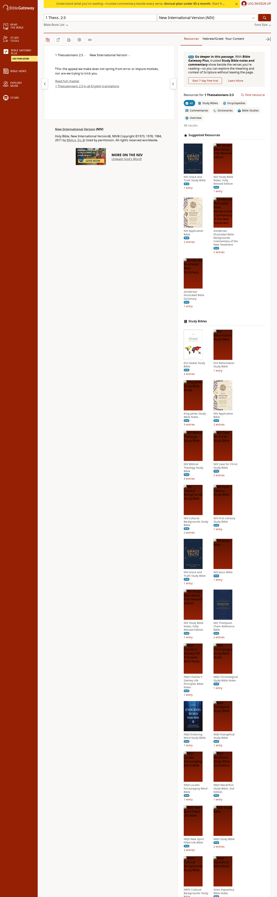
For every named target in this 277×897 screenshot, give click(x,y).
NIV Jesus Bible (223, 572)
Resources (191, 39)
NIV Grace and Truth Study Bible (195, 178)
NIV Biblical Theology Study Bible (193, 467)
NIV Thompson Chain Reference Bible (223, 626)
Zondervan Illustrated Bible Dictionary (194, 295)
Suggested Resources (204, 135)
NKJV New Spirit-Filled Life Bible (194, 840)
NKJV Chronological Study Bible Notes (225, 678)
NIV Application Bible (193, 232)
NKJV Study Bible (224, 839)
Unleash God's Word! (127, 159)
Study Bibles (197, 321)
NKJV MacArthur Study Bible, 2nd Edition (223, 788)
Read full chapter (67, 81)
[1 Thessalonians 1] (45, 83)
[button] (255, 4)
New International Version (75, 129)
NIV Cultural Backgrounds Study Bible (196, 522)
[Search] (264, 17)
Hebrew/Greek (213, 39)
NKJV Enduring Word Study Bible (195, 736)
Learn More (235, 80)
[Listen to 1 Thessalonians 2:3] (90, 40)
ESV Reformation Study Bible (223, 364)
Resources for (209, 95)
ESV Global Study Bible (194, 364)
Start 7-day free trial (205, 80)
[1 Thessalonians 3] (173, 83)
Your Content (234, 39)
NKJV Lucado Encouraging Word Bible (195, 788)
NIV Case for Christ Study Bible (225, 465)
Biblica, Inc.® (76, 140)
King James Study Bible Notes (195, 415)
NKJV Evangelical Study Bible (224, 736)
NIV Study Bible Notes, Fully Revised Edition (223, 180)
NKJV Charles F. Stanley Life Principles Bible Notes (193, 682)
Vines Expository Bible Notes (223, 891)
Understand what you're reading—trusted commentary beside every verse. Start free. (141, 4)
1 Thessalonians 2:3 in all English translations (87, 86)
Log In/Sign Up (259, 4)
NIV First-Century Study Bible (224, 520)
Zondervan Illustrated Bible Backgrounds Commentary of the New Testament (225, 237)
